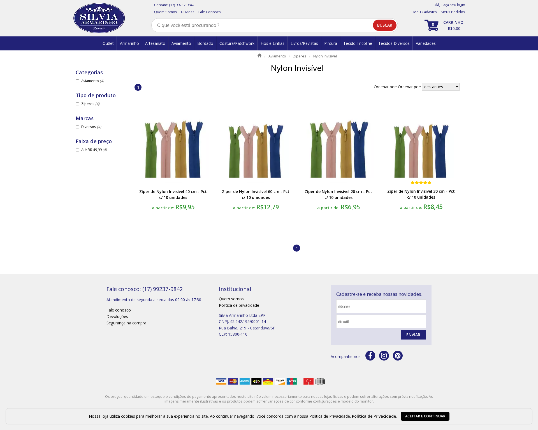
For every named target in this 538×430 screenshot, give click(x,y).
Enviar (413, 334)
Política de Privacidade (374, 416)
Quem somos (231, 298)
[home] (99, 18)
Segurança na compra (126, 323)
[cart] (445, 25)
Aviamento (92, 80)
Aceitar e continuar (425, 416)
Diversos (91, 126)
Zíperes (90, 103)
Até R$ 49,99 (94, 149)
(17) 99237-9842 (181, 5)
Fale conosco (118, 310)
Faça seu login (453, 5)
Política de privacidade (239, 305)
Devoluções (117, 316)
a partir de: (163, 207)
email (344, 321)
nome (345, 306)
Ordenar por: (410, 86)
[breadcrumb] (259, 55)
